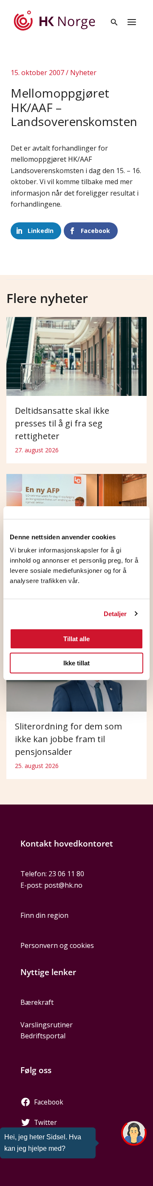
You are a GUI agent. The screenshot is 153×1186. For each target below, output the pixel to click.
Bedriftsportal (42, 1035)
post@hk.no (63, 885)
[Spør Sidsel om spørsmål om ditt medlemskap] (134, 1133)
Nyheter (83, 72)
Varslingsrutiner (46, 1024)
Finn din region (44, 915)
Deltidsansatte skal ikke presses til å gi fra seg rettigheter (62, 423)
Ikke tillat (76, 663)
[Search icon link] (114, 23)
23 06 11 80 (66, 873)
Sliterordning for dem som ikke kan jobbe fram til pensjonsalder (68, 739)
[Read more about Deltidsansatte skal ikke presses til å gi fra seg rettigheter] (76, 355)
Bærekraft (37, 1002)
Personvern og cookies (57, 945)
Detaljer (115, 613)
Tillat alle (76, 638)
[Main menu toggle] (132, 22)
